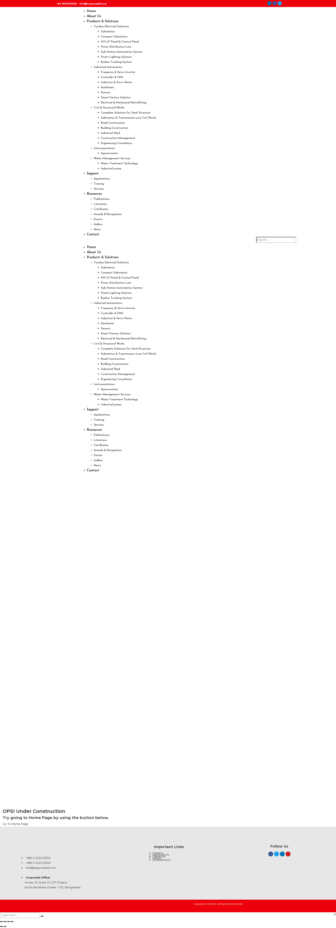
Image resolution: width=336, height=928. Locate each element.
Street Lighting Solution (116, 57)
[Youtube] (288, 854)
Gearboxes (107, 87)
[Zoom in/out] (1, 921)
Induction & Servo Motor (116, 82)
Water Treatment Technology (119, 163)
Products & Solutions (102, 21)
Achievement (161, 860)
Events (98, 219)
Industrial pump (111, 168)
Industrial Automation (108, 67)
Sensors (105, 92)
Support (93, 173)
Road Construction (113, 123)
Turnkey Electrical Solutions (111, 26)
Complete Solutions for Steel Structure (125, 112)
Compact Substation (114, 36)
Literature (100, 204)
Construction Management (118, 138)
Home (91, 11)
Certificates (101, 209)
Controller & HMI (112, 77)
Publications (101, 199)
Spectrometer (109, 153)
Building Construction (114, 128)
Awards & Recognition (108, 214)
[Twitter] (280, 3)
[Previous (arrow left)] (1, 926)
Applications (102, 178)
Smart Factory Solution (116, 97)
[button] (170, 242)
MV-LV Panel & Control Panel (120, 41)
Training (99, 183)
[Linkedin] (269, 3)
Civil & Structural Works (109, 107)
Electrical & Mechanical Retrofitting (123, 102)
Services (99, 189)
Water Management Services (112, 158)
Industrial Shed (110, 133)
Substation (108, 31)
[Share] (8, 921)
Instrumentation (104, 148)
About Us (94, 16)
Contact (93, 234)
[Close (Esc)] (11, 921)
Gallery (98, 224)
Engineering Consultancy (116, 143)
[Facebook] (274, 3)
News (97, 229)
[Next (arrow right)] (5, 926)
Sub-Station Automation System (121, 52)
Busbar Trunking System (116, 62)
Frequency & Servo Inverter (118, 72)
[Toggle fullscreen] (5, 921)
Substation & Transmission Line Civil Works (128, 118)
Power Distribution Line (116, 46)
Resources (94, 194)
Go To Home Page (15, 824)
